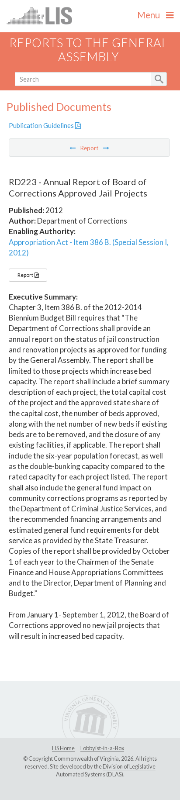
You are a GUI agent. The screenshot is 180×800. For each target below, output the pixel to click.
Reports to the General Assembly (88, 49)
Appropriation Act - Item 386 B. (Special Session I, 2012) (89, 247)
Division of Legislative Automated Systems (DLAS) (106, 770)
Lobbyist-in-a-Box (102, 748)
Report (25, 275)
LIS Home (63, 748)
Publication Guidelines (42, 125)
